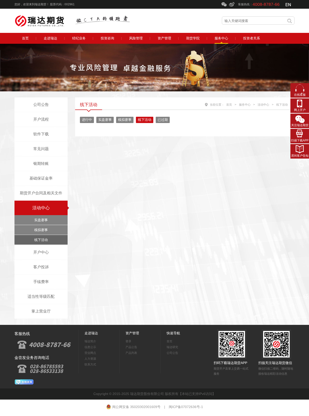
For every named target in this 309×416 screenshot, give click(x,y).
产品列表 (131, 353)
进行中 (87, 120)
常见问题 (41, 149)
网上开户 (300, 110)
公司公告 (41, 104)
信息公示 (90, 347)
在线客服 (300, 94)
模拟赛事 (41, 230)
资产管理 (132, 333)
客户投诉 (41, 267)
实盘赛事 (41, 220)
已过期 (163, 120)
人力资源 (90, 358)
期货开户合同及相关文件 (41, 193)
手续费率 (41, 282)
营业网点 (90, 353)
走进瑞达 (91, 333)
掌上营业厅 (41, 311)
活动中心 (41, 207)
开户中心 (41, 252)
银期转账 (41, 163)
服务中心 (245, 104)
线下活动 (41, 240)
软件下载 (41, 134)
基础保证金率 (41, 178)
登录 (128, 341)
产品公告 (131, 347)
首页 (229, 104)
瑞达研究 (172, 347)
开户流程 (41, 119)
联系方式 (90, 364)
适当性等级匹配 (41, 296)
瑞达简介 (90, 341)
